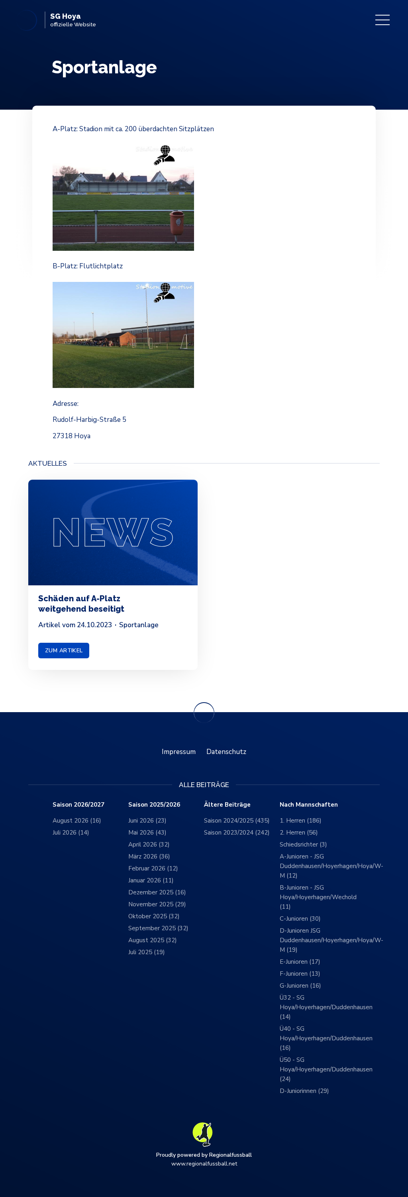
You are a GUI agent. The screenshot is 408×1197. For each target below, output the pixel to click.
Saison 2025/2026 (154, 805)
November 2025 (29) (157, 904)
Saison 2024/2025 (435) (237, 821)
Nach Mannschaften (309, 805)
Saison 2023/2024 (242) (237, 833)
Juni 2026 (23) (147, 821)
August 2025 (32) (152, 940)
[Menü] (382, 20)
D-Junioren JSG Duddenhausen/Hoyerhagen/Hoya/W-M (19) (317, 940)
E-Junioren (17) (300, 962)
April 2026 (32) (149, 845)
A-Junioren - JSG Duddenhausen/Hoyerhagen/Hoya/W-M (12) (317, 866)
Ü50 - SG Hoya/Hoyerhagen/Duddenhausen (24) (317, 1069)
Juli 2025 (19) (146, 952)
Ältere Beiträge (227, 805)
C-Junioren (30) (300, 919)
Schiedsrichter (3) (303, 845)
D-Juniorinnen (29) (304, 1091)
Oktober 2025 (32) (154, 916)
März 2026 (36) (149, 856)
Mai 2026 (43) (147, 833)
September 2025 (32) (158, 928)
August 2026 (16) (77, 821)
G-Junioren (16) (300, 986)
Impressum (179, 751)
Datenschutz (226, 751)
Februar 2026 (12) (153, 868)
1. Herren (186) (301, 821)
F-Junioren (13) (300, 974)
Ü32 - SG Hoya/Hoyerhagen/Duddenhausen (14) (317, 1007)
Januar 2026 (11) (151, 880)
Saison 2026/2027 (78, 805)
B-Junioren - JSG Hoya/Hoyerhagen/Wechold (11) (317, 897)
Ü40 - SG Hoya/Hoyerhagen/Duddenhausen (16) (317, 1038)
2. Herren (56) (299, 833)
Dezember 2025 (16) (157, 892)
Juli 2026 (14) (71, 833)
